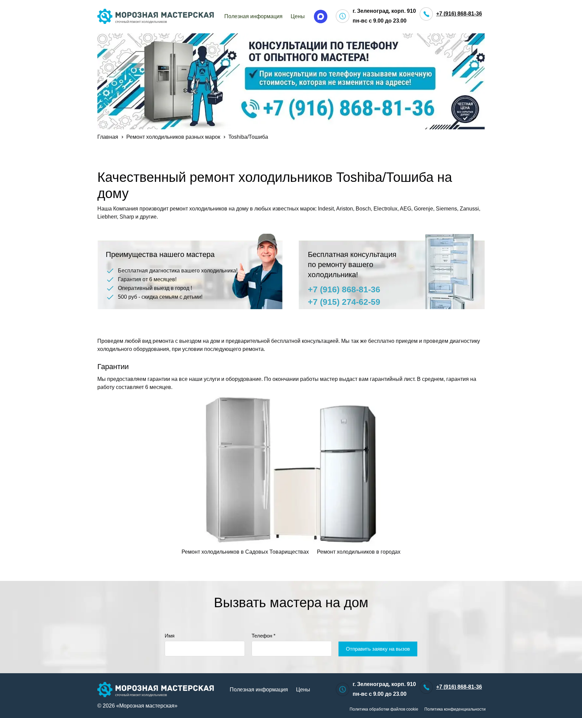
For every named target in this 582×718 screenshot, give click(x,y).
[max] (320, 16)
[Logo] (155, 16)
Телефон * (264, 636)
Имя (169, 636)
